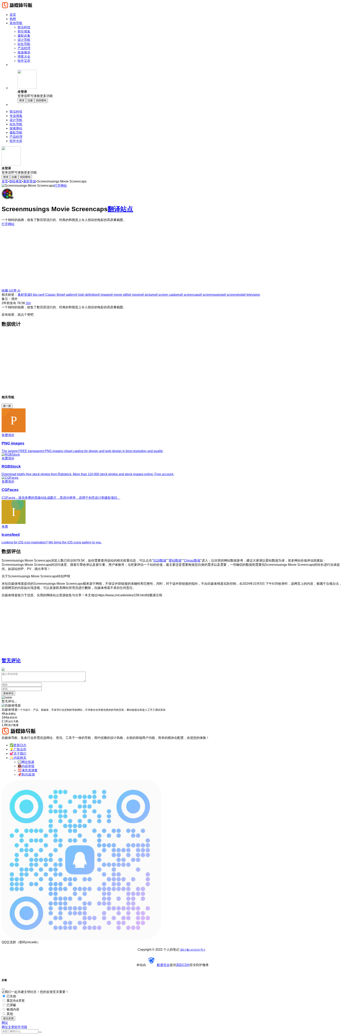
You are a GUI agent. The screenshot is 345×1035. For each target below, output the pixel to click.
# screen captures (168, 294)
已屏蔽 (11, 1005)
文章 (11, 1027)
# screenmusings (212, 294)
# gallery (69, 294)
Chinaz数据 (192, 560)
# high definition (86, 294)
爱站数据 (175, 560)
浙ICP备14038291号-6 (192, 949)
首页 (5, 181)
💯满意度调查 (28, 770)
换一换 (7, 405)
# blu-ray (36, 294)
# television (252, 294)
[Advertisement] (172, 256)
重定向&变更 (15, 1000)
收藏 (6, 290)
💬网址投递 (26, 762)
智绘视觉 (15, 181)
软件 (17, 1027)
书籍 (24, 1027)
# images (104, 294)
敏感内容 (12, 1009)
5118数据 (159, 560)
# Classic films (53, 294)
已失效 (11, 996)
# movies (135, 294)
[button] (180, 84)
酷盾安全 (163, 965)
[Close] (3, 989)
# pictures (149, 294)
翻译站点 (120, 209)
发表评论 (8, 693)
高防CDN (183, 965)
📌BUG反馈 (26, 774)
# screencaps (190, 294)
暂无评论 (11, 660)
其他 (9, 1013)
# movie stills (120, 294)
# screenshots (234, 294)
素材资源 (29, 181)
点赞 (15, 290)
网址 (5, 1027)
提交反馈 (8, 1018)
